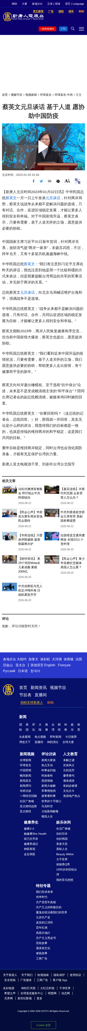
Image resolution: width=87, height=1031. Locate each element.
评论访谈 (48, 754)
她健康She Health (35, 833)
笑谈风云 (68, 765)
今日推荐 (71, 736)
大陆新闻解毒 (49, 811)
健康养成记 (31, 843)
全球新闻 (25, 760)
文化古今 (68, 790)
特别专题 (43, 886)
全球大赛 (68, 742)
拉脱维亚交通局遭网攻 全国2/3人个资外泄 (72, 539)
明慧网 (52, 993)
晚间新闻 (25, 775)
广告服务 (26, 980)
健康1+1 (29, 828)
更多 (39, 998)
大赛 (24, 3)
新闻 (23, 717)
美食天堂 (62, 843)
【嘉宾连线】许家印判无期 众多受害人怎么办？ (72, 493)
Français (64, 665)
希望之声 (10, 993)
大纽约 (22, 659)
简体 (57, 3)
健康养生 (31, 822)
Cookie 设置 (43, 1025)
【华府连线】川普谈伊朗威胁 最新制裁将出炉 (30, 539)
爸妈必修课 (70, 785)
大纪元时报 (47, 988)
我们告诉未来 (44, 891)
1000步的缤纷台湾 (66, 872)
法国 (78, 659)
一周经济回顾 (28, 795)
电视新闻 (31, 94)
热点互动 (47, 765)
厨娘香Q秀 (63, 864)
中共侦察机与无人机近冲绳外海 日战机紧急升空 (30, 590)
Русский (9, 671)
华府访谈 (25, 790)
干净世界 (65, 988)
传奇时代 (41, 896)
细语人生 (47, 816)
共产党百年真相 (46, 902)
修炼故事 (41, 953)
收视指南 (43, 975)
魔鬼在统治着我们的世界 (51, 912)
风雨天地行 (43, 932)
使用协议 (75, 975)
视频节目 (16, 94)
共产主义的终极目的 (49, 907)
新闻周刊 (25, 785)
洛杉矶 (45, 659)
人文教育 (70, 754)
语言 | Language (74, 3)
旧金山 (8, 665)
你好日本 (62, 833)
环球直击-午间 (64, 94)
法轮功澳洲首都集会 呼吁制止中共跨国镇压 (30, 493)
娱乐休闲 (63, 822)
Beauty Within (65, 854)
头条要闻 (25, 736)
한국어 (35, 671)
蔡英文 (11, 198)
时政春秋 (47, 775)
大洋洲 (57, 659)
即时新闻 (55, 736)
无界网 (8, 998)
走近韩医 (29, 854)
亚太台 (20, 665)
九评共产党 (43, 917)
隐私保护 (59, 975)
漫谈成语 (68, 780)
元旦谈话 (53, 198)
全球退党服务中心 (31, 993)
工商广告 (41, 958)
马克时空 (47, 806)
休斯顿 (68, 659)
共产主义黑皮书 (46, 938)
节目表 (25, 695)
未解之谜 (68, 760)
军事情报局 (48, 790)
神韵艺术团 (28, 988)
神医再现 (29, 849)
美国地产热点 (71, 795)
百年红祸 (41, 927)
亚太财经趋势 (28, 806)
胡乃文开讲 (31, 838)
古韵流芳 (68, 770)
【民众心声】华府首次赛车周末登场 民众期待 (30, 516)
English (49, 665)
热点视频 (40, 736)
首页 (5, 94)
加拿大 (33, 659)
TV (64, 28)
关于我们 (27, 975)
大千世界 (62, 859)
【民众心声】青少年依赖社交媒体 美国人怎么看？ (72, 563)
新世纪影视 (25, 998)
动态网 (65, 993)
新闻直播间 (48, 28)
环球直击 (45, 94)
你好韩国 (62, 838)
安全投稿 (10, 980)
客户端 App (60, 980)
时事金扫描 (48, 770)
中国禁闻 (25, 770)
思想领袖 (47, 780)
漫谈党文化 (43, 948)
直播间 (41, 695)
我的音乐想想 (64, 879)
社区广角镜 (27, 801)
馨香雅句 (68, 775)
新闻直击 (25, 780)
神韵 (14, 3)
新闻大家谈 (48, 760)
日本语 (23, 671)
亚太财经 (25, 811)
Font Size (67, 180)
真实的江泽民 (44, 922)
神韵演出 (52, 742)
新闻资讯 (39, 687)
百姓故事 (41, 943)
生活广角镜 (63, 828)
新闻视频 (27, 754)
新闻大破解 (48, 785)
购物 (50, 702)
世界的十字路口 (51, 801)
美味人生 (62, 849)
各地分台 (37, 3)
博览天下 (25, 742)
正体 (50, 3)
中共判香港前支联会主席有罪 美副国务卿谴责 (72, 516)
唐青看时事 (48, 795)
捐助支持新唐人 (31, 702)
